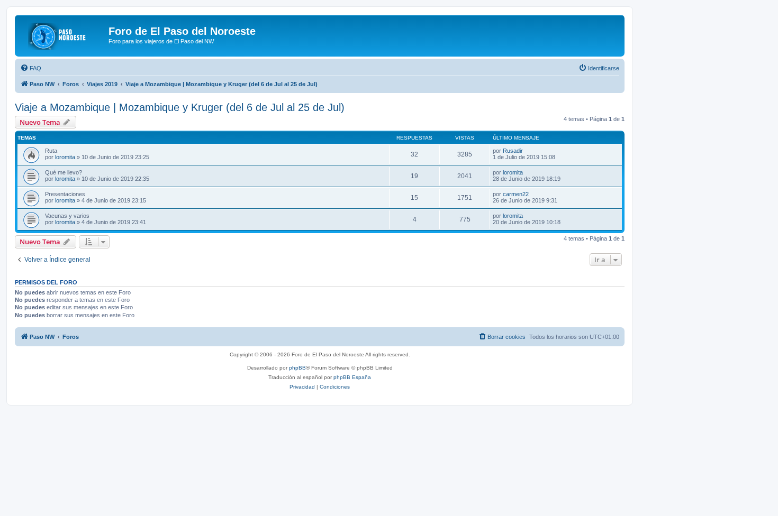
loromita (65, 157)
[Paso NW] (62, 34)
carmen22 (516, 194)
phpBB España (352, 377)
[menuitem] (30, 68)
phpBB (297, 368)
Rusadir (513, 151)
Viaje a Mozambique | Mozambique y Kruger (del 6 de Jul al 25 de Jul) (180, 107)
